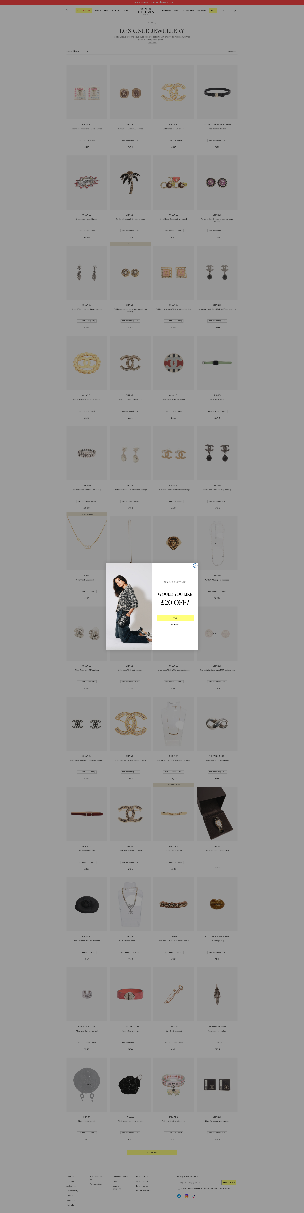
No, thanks (175, 624)
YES (175, 618)
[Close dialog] (195, 566)
